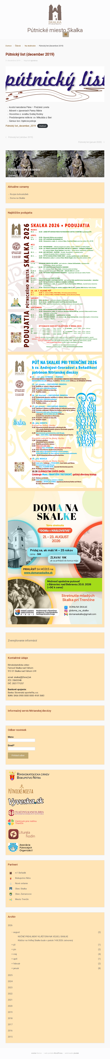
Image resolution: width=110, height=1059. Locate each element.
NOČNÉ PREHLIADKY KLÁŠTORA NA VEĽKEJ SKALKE (43, 936)
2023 (10, 987)
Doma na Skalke (17, 198)
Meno (11, 737)
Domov (9, 46)
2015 (10, 1037)
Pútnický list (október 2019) (20, 137)
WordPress (58, 1053)
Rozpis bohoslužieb (19, 194)
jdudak (76, 1053)
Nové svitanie (21, 883)
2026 (10, 925)
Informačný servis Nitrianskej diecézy (29, 710)
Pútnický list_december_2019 (21, 125)
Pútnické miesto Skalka (55, 30)
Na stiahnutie (30, 46)
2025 (10, 975)
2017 (10, 1024)
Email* (11, 745)
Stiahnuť (42, 126)
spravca (34, 60)
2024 (10, 981)
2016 (10, 1030)
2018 (10, 1018)
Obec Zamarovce (23, 894)
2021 (10, 1000)
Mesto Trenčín (22, 899)
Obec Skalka (21, 888)
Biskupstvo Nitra (23, 878)
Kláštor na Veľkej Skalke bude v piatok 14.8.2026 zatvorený (45, 940)
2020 (10, 1006)
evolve (33, 1053)
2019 (10, 1012)
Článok (18, 46)
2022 (10, 993)
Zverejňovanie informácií (22, 640)
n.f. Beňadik (20, 872)
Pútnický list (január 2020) (90, 142)
